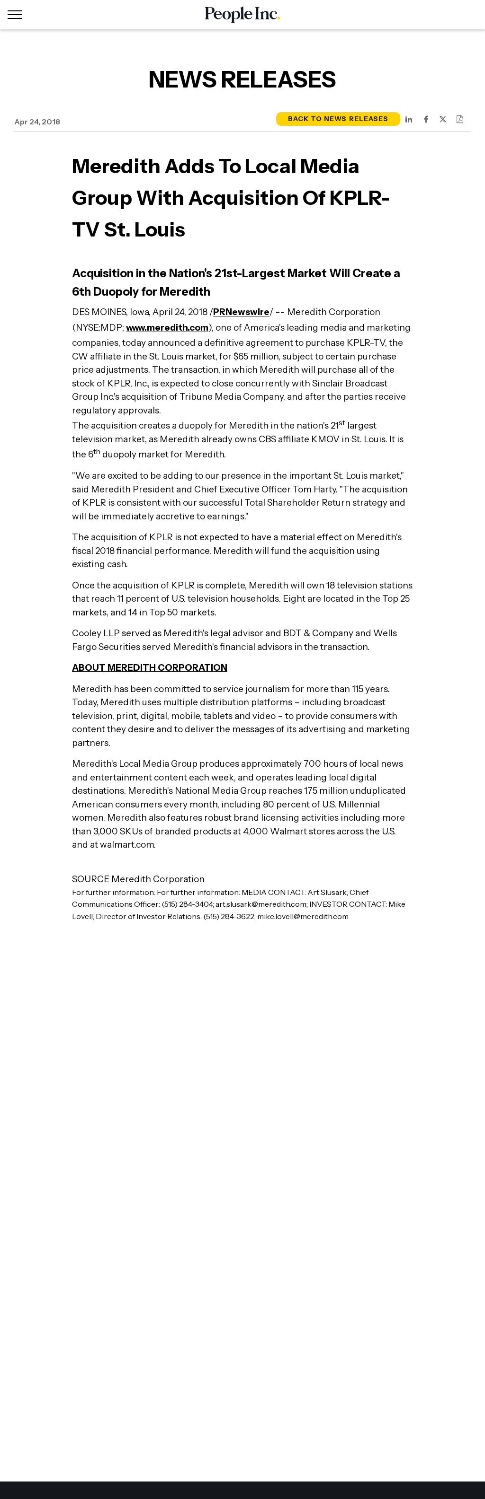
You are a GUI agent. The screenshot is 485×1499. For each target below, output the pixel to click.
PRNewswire (241, 312)
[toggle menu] (15, 15)
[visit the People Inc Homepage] (242, 14)
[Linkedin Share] (409, 119)
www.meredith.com (167, 327)
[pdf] (460, 119)
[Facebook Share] (426, 119)
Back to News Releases (338, 118)
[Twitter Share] (443, 119)
